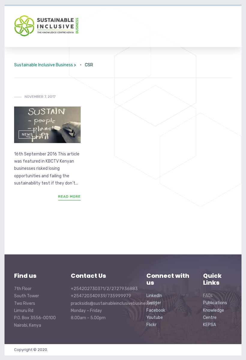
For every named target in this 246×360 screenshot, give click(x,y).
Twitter (153, 302)
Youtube (154, 317)
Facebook (155, 310)
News (27, 134)
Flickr (151, 324)
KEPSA (209, 324)
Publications (215, 302)
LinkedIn (154, 295)
